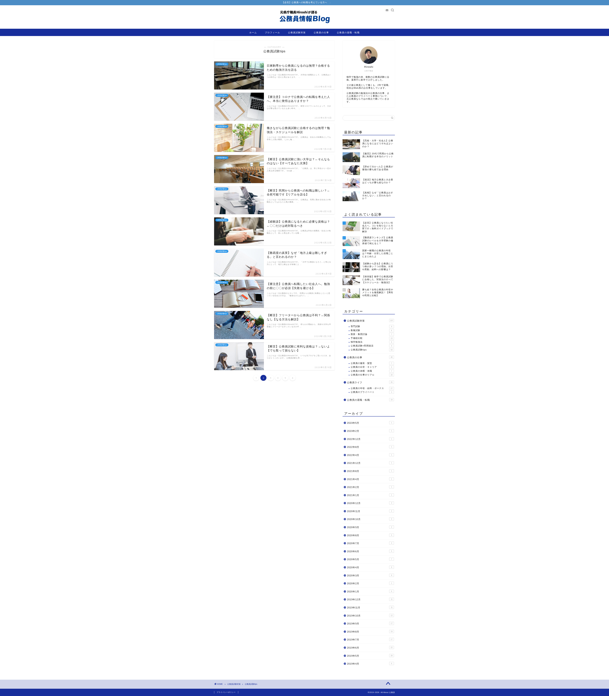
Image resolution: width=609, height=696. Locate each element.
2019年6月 (370, 647)
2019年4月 (369, 663)
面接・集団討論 (371, 334)
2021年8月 (369, 471)
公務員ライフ (370, 382)
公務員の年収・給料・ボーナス (372, 388)
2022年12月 (369, 439)
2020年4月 (369, 567)
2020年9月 (369, 527)
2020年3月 (369, 575)
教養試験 (371, 330)
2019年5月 (370, 655)
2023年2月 (369, 431)
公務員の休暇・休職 (371, 371)
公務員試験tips (372, 350)
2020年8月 (369, 535)
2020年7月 (369, 543)
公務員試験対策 (297, 32)
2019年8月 (370, 631)
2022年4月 (369, 455)
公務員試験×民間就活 (371, 346)
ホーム (253, 32)
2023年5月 (369, 423)
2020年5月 (369, 559)
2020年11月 (369, 511)
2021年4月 (369, 479)
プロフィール (272, 32)
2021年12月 (369, 463)
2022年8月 (369, 447)
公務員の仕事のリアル (372, 375)
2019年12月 (370, 599)
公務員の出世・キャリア (371, 367)
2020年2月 (369, 583)
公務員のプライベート (371, 392)
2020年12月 (369, 503)
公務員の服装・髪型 (371, 363)
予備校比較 (372, 338)
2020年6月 (369, 551)
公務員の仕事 (321, 32)
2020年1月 (369, 591)
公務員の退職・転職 (348, 32)
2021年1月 (369, 495)
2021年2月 (369, 487)
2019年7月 (370, 639)
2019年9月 (370, 623)
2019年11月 (370, 607)
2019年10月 (370, 615)
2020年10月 (369, 519)
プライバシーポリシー (226, 692)
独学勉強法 (371, 342)
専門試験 (371, 326)
